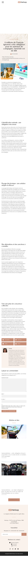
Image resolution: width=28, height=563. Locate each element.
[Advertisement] (14, 19)
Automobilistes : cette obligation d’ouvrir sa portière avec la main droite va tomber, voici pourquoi (14, 454)
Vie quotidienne (14, 39)
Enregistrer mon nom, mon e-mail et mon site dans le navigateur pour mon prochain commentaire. (13, 407)
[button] (2, 2)
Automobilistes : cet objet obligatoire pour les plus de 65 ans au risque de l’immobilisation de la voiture (12, 491)
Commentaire (5, 377)
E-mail (4, 399)
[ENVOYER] (23, 534)
